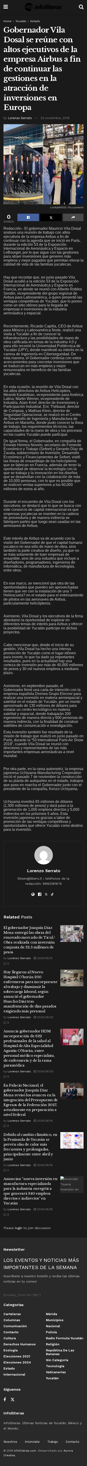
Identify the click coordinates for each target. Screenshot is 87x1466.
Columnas (11, 1320)
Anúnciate (32, 1441)
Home (7, 21)
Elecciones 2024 (17, 1362)
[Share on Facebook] (28, 217)
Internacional (14, 1374)
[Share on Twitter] (51, 217)
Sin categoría (57, 1360)
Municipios (55, 1320)
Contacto (11, 1332)
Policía (51, 1332)
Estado (35, 21)
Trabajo (52, 1441)
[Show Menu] (5, 7)
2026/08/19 (44, 1120)
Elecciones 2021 (16, 1356)
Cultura (9, 1338)
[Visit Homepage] (43, 7)
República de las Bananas (60, 1352)
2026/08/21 (44, 958)
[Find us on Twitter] (12, 1400)
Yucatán (21, 21)
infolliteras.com (25, 1450)
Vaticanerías (56, 1372)
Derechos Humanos (19, 1344)
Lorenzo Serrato (20, 118)
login (18, 1228)
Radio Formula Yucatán (64, 1338)
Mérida (51, 1314)
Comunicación (15, 1326)
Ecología (10, 1350)
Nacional (53, 1326)
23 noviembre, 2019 (55, 118)
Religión (52, 1344)
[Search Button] (81, 7)
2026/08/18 (44, 1209)
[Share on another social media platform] (73, 217)
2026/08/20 (44, 1017)
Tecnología (55, 1366)
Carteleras (12, 1314)
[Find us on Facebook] (4, 1400)
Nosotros (10, 1441)
